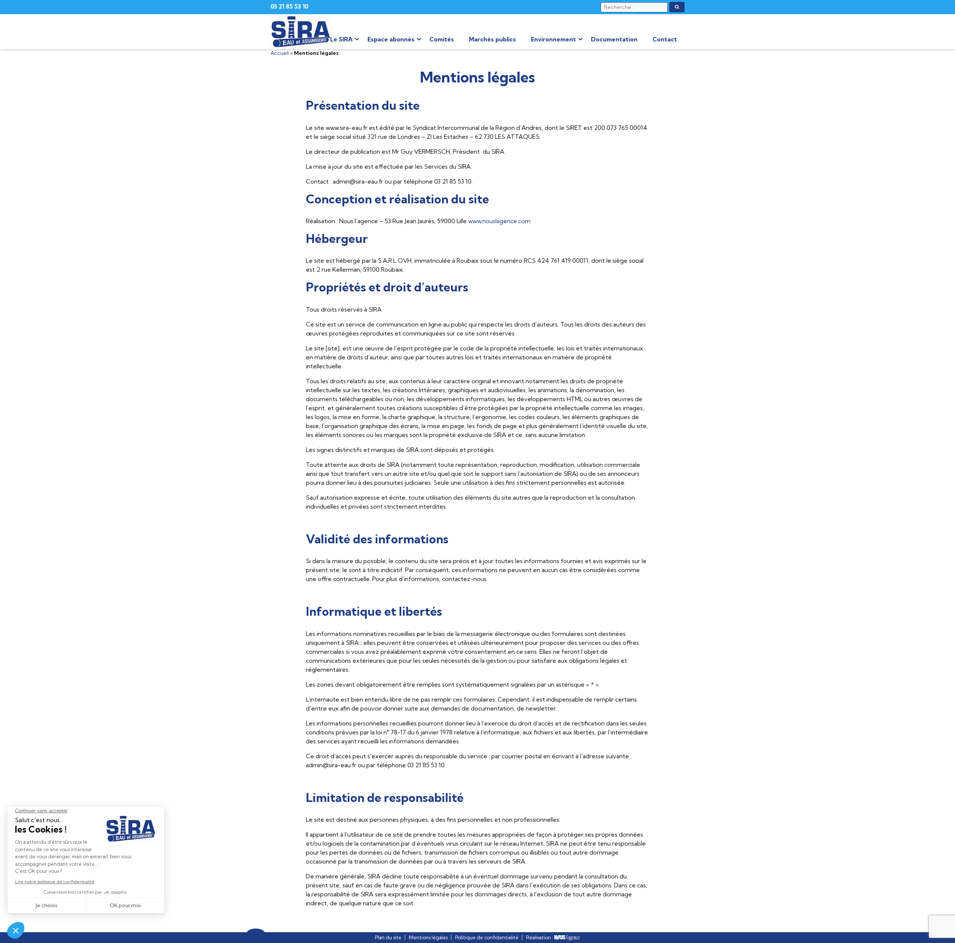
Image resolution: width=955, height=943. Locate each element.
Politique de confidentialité (487, 937)
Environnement (553, 39)
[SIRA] (300, 31)
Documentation (614, 39)
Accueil (279, 53)
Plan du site (388, 937)
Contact (664, 39)
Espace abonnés (390, 39)
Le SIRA (341, 39)
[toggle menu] (357, 39)
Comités (441, 39)
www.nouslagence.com (499, 221)
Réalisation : (540, 937)
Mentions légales (428, 937)
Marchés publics (492, 39)
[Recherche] (677, 7)
